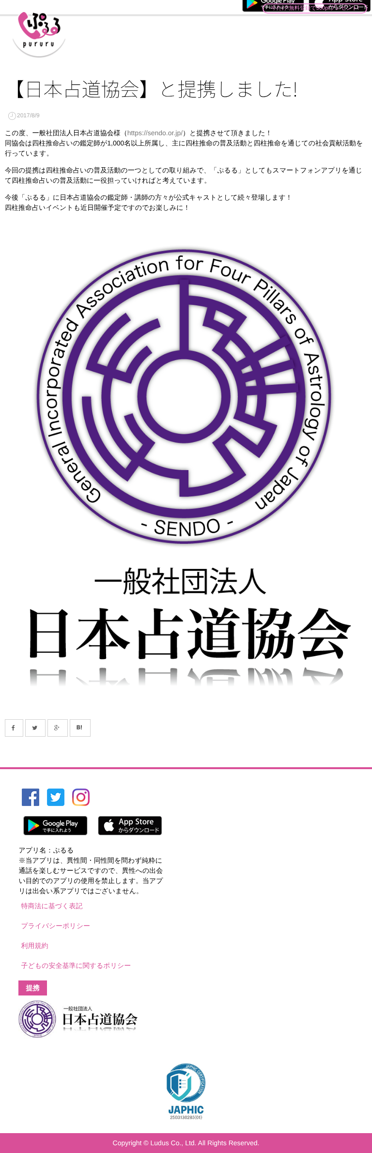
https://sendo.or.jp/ (155, 133)
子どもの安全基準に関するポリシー (76, 965)
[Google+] (57, 728)
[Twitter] (35, 728)
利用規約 (34, 945)
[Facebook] (14, 728)
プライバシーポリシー (55, 926)
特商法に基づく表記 (51, 906)
